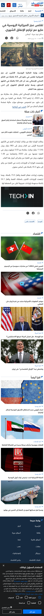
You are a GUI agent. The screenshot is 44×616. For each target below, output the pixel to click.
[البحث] (14, 5)
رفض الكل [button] (12, 611)
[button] (20, 5)
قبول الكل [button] (32, 611)
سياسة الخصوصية (20, 593)
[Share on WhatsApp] (17, 38)
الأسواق (13, 10)
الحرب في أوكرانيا (19, 106)
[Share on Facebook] (12, 38)
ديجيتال (37, 553)
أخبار (19, 525)
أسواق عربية (16, 532)
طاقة (38, 532)
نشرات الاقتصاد (34, 559)
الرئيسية (38, 10)
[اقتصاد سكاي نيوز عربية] (35, 4)
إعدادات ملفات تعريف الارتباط (34, 594)
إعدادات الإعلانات (30, 591)
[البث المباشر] (9, 5)
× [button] (4, 565)
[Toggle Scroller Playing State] (42, 15)
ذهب (19, 546)
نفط (19, 539)
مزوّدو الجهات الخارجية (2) (21, 581)
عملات (38, 546)
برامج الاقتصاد (15, 559)
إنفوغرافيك (17, 553)
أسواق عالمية (35, 539)
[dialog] (22, 589)
